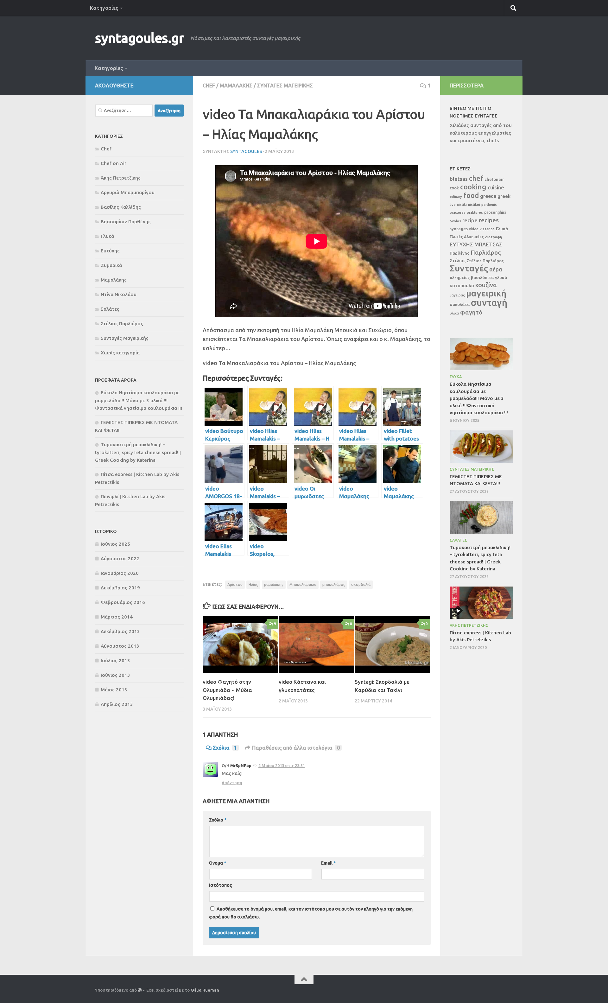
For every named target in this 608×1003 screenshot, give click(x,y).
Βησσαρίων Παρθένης (126, 221)
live (453, 204)
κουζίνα (486, 285)
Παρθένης (459, 253)
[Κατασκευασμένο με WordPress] (140, 990)
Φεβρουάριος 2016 (123, 602)
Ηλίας (253, 584)
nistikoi (474, 204)
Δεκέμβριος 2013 (120, 631)
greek (503, 196)
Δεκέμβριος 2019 (120, 587)
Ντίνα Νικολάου (118, 294)
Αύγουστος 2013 (120, 646)
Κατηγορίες (104, 8)
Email (328, 863)
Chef (209, 85)
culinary (456, 197)
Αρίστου (235, 584)
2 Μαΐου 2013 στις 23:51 (281, 765)
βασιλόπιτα (482, 277)
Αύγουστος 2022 (120, 558)
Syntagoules (246, 151)
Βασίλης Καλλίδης (121, 207)
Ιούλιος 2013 (115, 660)
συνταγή (489, 302)
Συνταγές (469, 268)
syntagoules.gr (139, 37)
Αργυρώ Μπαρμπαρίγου (128, 192)
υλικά (454, 313)
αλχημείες (460, 277)
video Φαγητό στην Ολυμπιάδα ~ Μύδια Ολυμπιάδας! (227, 690)
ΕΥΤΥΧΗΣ (461, 244)
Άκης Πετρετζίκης (121, 178)
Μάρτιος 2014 (117, 616)
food (471, 195)
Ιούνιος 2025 (115, 544)
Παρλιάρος (486, 252)
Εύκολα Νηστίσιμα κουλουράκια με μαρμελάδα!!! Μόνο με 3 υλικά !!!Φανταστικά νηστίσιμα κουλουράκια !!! (138, 400)
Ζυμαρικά (111, 265)
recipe (470, 220)
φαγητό (471, 312)
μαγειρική (486, 293)
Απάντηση (232, 782)
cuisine (496, 187)
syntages (459, 228)
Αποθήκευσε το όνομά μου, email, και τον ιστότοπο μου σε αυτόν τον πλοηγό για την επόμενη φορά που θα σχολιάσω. (311, 912)
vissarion (487, 229)
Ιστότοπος (220, 885)
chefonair (494, 179)
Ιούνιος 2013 (115, 675)
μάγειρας (457, 295)
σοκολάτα (460, 304)
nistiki (462, 204)
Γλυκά (107, 236)
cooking (473, 187)
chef (476, 178)
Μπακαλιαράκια (302, 584)
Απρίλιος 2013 (117, 704)
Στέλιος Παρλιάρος (122, 323)
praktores (475, 212)
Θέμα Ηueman (205, 990)
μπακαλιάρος (333, 584)
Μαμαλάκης (236, 85)
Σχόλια (225, 748)
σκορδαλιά (360, 584)
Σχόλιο (217, 819)
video (473, 229)
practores (458, 212)
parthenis (489, 204)
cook (454, 188)
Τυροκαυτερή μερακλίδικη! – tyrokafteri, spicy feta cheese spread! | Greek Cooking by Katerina (138, 452)
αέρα (495, 269)
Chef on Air (113, 163)
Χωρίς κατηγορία (120, 352)
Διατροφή (493, 237)
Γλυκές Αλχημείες (467, 236)
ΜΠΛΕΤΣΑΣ (488, 244)
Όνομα (217, 863)
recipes (489, 220)
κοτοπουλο (462, 285)
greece (488, 196)
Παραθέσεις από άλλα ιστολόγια (296, 748)
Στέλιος (458, 260)
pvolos (455, 221)
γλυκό (501, 277)
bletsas (459, 179)
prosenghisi (495, 212)
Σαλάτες (110, 309)
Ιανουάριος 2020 (120, 573)
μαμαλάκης (273, 584)
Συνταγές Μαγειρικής (285, 85)
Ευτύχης (110, 250)
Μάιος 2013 (114, 689)
